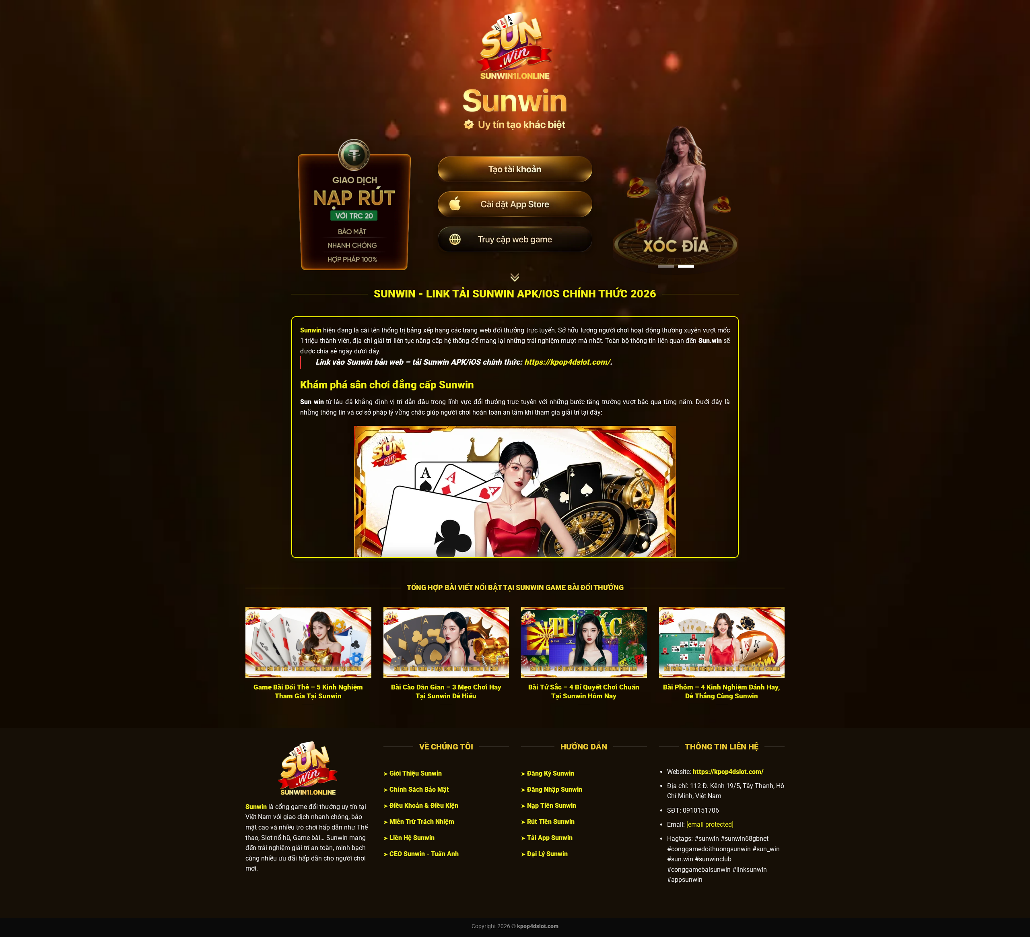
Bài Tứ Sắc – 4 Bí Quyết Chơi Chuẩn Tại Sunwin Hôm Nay (583, 691)
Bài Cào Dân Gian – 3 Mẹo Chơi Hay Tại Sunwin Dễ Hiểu (446, 691)
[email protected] (709, 824)
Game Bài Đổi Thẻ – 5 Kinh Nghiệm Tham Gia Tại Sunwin (308, 691)
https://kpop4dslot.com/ (567, 362)
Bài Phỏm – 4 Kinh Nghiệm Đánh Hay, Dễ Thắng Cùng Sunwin (721, 691)
